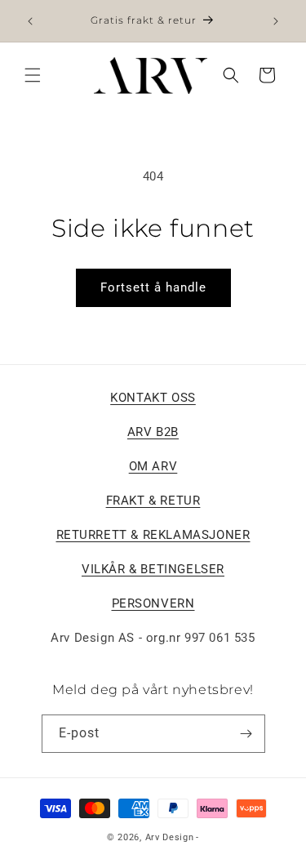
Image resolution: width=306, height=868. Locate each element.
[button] (33, 75)
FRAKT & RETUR (153, 500)
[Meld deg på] (246, 733)
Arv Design (169, 837)
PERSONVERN (153, 603)
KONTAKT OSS (153, 397)
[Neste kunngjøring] (276, 21)
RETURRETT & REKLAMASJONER (153, 534)
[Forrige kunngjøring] (30, 21)
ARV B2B (153, 432)
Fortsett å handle (153, 287)
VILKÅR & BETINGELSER (153, 569)
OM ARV (153, 466)
